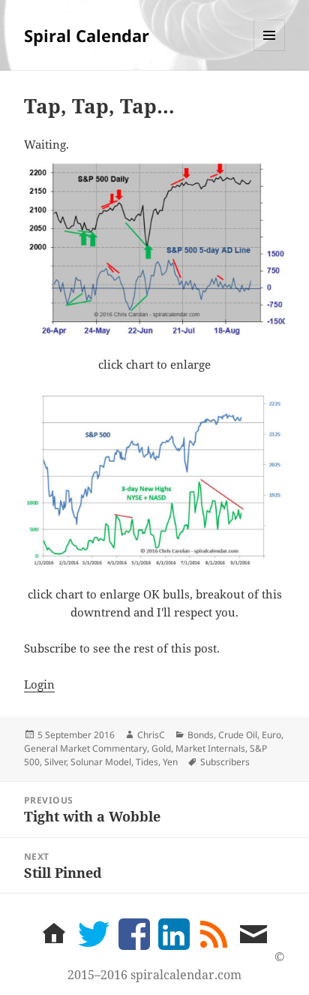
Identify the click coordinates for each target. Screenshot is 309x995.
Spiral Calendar (86, 35)
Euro (271, 734)
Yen (170, 761)
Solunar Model (100, 761)
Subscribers (225, 761)
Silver (55, 761)
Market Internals (210, 748)
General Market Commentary (85, 748)
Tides (147, 761)
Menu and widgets (269, 50)
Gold (161, 748)
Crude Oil (237, 734)
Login (39, 684)
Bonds (201, 734)
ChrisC (151, 734)
